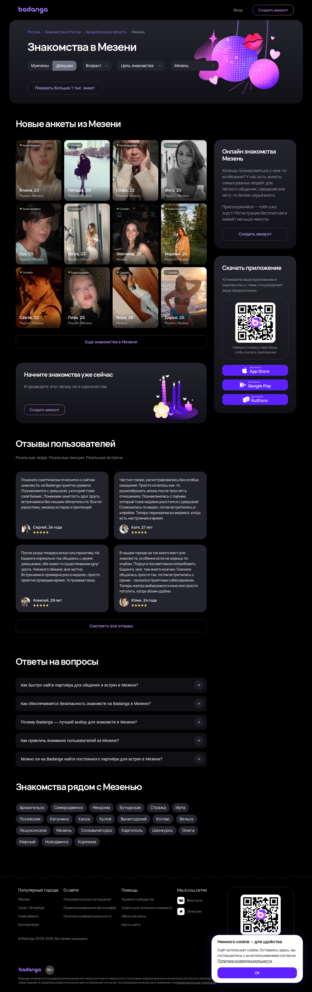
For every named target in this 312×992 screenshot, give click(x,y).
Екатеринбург (29, 924)
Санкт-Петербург (31, 908)
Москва (23, 899)
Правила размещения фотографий (89, 908)
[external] (255, 370)
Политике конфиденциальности (244, 960)
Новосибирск (28, 916)
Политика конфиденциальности (87, 916)
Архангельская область (106, 31)
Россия (33, 31)
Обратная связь (134, 916)
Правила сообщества (138, 899)
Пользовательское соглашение (87, 899)
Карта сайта (131, 924)
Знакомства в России (63, 31)
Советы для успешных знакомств (147, 908)
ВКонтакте (194, 900)
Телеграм (194, 911)
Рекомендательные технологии (195, 982)
